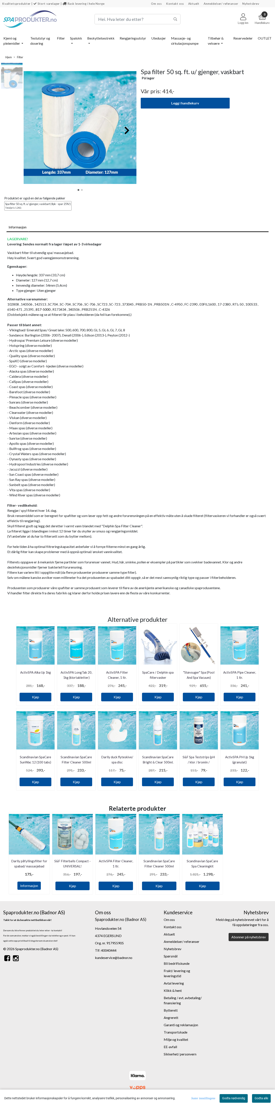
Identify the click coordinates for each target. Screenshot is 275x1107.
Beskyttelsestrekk (101, 38)
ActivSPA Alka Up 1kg (35, 672)
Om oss (156, 3)
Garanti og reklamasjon (181, 1025)
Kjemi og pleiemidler (12, 40)
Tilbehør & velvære (216, 40)
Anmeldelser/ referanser (221, 3)
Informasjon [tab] (17, 227)
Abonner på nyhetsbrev (248, 937)
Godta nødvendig (233, 1098)
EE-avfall (170, 1047)
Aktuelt (193, 3)
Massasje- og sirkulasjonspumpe (185, 40)
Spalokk (76, 38)
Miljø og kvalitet (176, 1039)
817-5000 (43, 309)
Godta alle (261, 1098)
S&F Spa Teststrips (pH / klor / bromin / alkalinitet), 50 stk (199, 762)
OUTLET (265, 38)
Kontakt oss (175, 3)
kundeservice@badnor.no (113, 958)
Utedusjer (158, 38)
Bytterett (171, 1010)
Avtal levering (174, 983)
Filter (61, 38)
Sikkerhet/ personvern (180, 1054)
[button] (78, 190)
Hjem (8, 57)
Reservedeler (243, 38)
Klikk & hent (173, 990)
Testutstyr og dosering (40, 40)
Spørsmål (170, 956)
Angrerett (171, 1017)
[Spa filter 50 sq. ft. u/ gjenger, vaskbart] (80, 128)
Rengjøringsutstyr (133, 38)
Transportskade (175, 1032)
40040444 (108, 950)
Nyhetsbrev (250, 3)
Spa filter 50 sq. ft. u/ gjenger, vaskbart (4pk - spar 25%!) (38, 205)
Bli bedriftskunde (176, 963)
